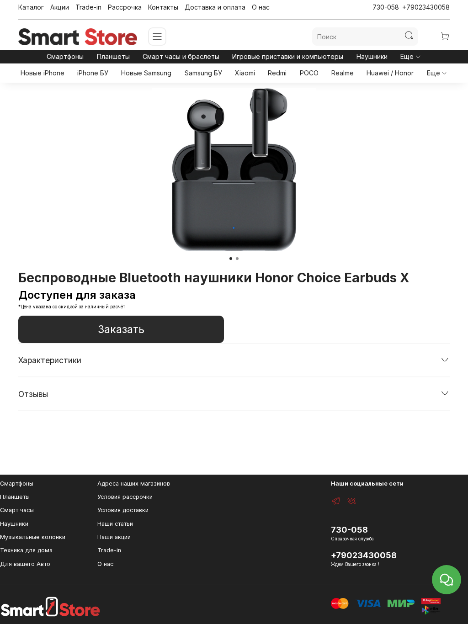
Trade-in (88, 7)
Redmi (277, 73)
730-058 (385, 7)
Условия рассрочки (125, 496)
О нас (261, 7)
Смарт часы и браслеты (181, 56)
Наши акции (114, 537)
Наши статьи (115, 523)
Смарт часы (17, 510)
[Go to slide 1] (230, 258)
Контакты (163, 7)
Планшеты (113, 56)
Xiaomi (245, 73)
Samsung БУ (203, 73)
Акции (59, 7)
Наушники (372, 56)
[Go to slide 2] (237, 258)
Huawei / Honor (390, 73)
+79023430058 (426, 7)
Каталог (31, 7)
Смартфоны (65, 56)
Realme (342, 73)
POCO (309, 73)
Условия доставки (123, 510)
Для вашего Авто (25, 564)
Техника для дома (26, 550)
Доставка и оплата (215, 7)
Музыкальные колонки (32, 537)
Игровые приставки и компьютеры (287, 56)
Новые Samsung (146, 73)
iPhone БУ (92, 73)
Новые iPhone (42, 73)
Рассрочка (125, 7)
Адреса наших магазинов (133, 483)
